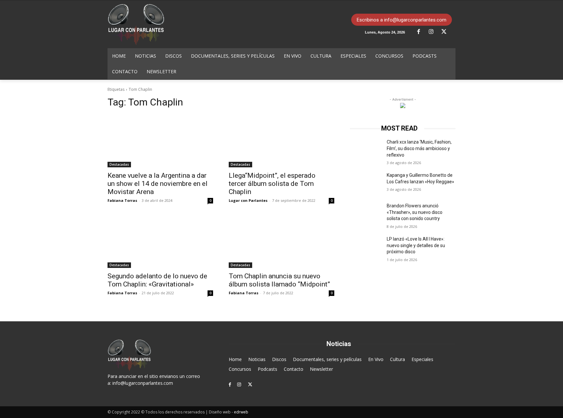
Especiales (422, 359)
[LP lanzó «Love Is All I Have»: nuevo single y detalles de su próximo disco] (366, 247)
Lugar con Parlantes (248, 200)
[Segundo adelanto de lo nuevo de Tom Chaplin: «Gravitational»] (160, 241)
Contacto (293, 369)
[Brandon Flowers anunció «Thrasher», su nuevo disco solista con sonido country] (366, 214)
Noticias (257, 359)
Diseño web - (228, 412)
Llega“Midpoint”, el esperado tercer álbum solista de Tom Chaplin (272, 184)
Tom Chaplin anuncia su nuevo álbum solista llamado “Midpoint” (279, 280)
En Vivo (375, 359)
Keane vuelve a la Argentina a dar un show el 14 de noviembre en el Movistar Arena (158, 184)
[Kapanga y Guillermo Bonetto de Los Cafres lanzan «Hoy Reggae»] (366, 183)
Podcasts (267, 369)
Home (235, 359)
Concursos (240, 369)
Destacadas (119, 164)
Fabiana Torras (122, 200)
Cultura (397, 359)
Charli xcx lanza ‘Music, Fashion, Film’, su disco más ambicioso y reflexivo (419, 148)
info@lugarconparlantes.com (142, 383)
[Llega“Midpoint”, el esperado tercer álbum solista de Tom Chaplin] (281, 141)
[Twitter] (446, 31)
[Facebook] (420, 31)
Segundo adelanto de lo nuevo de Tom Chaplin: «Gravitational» (157, 280)
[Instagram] (433, 31)
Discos (279, 359)
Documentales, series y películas (327, 359)
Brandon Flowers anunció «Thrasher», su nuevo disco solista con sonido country (414, 212)
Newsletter (321, 369)
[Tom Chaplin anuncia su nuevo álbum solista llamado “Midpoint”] (281, 241)
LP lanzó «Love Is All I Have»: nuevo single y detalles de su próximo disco (416, 245)
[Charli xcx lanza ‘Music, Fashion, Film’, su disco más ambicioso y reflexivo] (366, 150)
